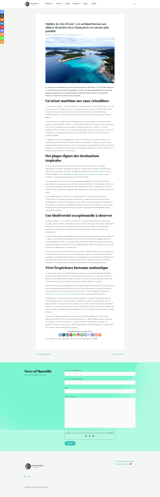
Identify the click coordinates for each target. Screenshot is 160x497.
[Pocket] (96, 334)
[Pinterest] (71, 334)
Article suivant (118, 354)
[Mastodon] (2, 31)
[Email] (81, 334)
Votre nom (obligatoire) (73, 370)
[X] (63, 334)
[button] (53, 3)
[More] (99, 334)
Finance (58, 3)
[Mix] (2, 34)
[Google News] (92, 334)
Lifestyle (76, 3)
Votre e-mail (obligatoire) (74, 379)
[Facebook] (60, 334)
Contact (119, 461)
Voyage (85, 3)
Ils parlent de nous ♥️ (124, 464)
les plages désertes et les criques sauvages (86, 174)
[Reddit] (2, 19)
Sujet (66, 388)
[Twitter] (29, 476)
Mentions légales (128, 461)
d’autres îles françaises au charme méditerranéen (63, 294)
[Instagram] (78, 334)
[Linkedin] (67, 334)
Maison (67, 3)
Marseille (48, 3)
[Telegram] (85, 334)
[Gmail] (89, 334)
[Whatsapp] (74, 334)
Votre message (70, 396)
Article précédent (43, 354)
